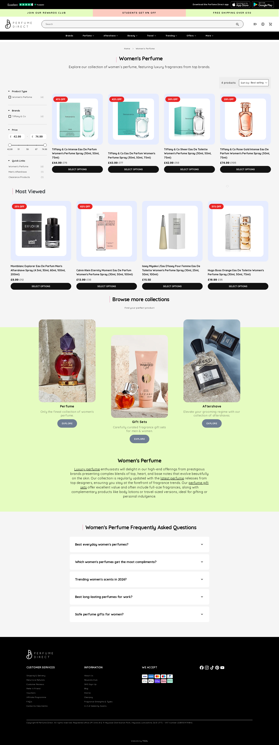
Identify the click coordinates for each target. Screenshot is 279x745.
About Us (88, 675)
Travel (150, 35)
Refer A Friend (33, 688)
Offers (190, 35)
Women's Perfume (145, 48)
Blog (86, 688)
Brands (69, 35)
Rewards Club (91, 680)
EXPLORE (67, 423)
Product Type (19, 91)
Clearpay (88, 697)
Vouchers (31, 693)
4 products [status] (228, 82)
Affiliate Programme (36, 697)
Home (127, 48)
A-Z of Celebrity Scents (95, 706)
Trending (170, 35)
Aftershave (110, 35)
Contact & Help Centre (37, 706)
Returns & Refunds (35, 680)
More (208, 35)
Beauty (131, 35)
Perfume (87, 35)
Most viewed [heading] (30, 191)
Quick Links (18, 160)
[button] (272, 24)
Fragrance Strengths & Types (98, 701)
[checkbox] (27, 97)
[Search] (233, 23)
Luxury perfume (87, 469)
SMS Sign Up (90, 684)
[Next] (228, 186)
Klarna (87, 693)
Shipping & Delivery (35, 675)
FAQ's (29, 701)
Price (14, 129)
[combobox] (142, 24)
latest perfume (172, 478)
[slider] (9, 145)
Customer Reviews (35, 684)
